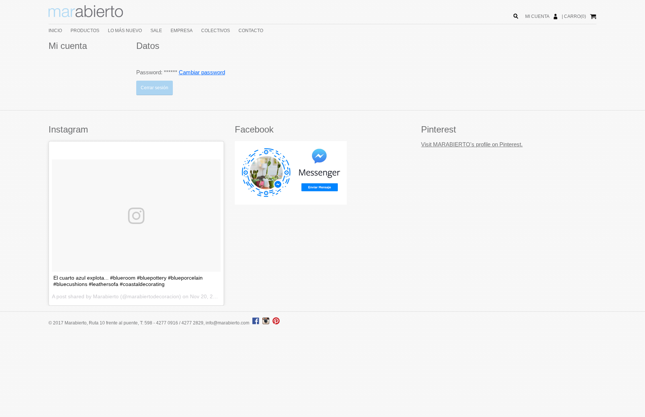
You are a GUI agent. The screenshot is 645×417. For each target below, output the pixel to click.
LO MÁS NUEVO (125, 30)
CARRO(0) (575, 16)
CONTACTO (251, 30)
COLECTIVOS (215, 30)
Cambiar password (202, 72)
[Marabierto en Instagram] (266, 323)
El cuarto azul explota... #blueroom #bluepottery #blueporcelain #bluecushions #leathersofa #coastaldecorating (128, 281)
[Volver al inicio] (86, 15)
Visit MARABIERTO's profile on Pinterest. (472, 144)
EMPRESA (182, 30)
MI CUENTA (537, 16)
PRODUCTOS (85, 30)
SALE (156, 30)
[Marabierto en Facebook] (255, 323)
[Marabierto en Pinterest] (276, 323)
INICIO (55, 30)
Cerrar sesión (154, 87)
